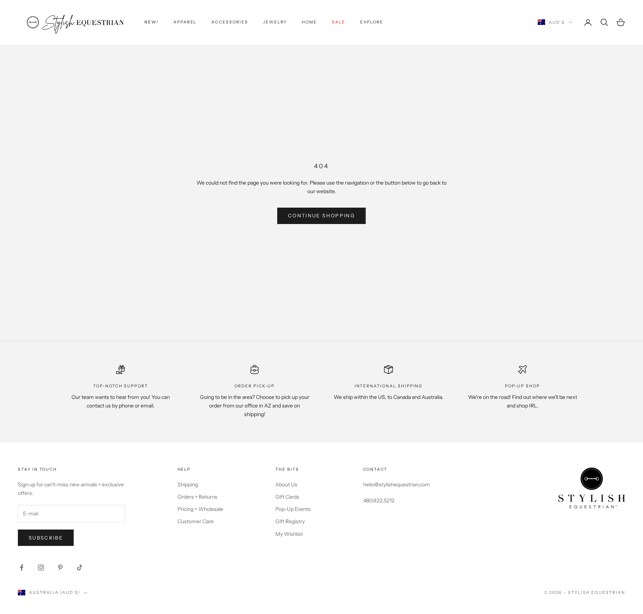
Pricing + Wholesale (200, 509)
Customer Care (195, 521)
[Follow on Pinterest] (60, 567)
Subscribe (46, 538)
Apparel (185, 22)
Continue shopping (321, 215)
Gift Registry (290, 521)
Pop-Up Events (293, 509)
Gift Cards (287, 496)
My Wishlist (289, 534)
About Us (286, 484)
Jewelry (275, 22)
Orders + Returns (197, 496)
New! (151, 22)
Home (309, 22)
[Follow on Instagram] (41, 567)
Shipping (187, 484)
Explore (371, 22)
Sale (338, 22)
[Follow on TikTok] (79, 567)
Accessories (229, 22)
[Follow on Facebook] (21, 567)
